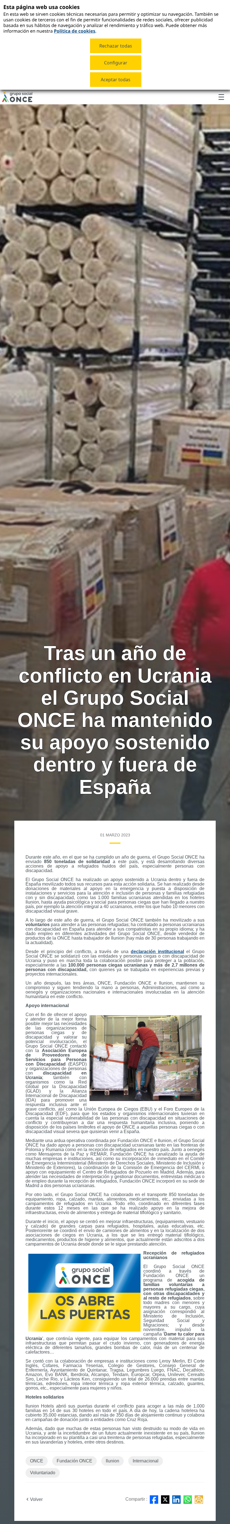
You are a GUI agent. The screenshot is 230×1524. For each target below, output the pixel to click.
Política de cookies (74, 31)
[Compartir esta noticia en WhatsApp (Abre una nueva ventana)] (187, 1499)
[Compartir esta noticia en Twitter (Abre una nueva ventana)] (165, 1499)
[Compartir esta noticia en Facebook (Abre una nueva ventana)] (154, 1499)
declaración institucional (157, 951)
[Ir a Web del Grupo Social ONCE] (17, 97)
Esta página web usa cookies (41, 7)
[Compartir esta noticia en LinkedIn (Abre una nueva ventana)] (176, 1499)
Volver (36, 1499)
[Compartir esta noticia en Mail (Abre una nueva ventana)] (199, 1499)
